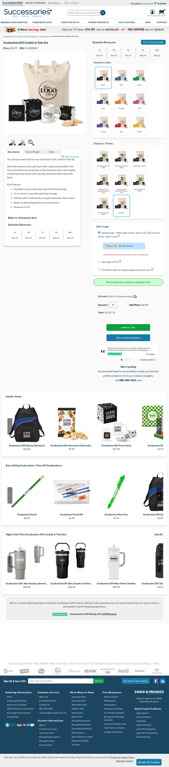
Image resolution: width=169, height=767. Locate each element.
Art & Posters (127, 22)
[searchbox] (86, 12)
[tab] (13, 152)
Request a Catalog (80, 740)
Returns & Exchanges (17, 704)
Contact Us (44, 704)
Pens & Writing (143, 737)
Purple (103, 132)
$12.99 (27, 447)
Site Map (76, 744)
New (148, 22)
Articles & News (111, 697)
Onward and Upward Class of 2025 (103, 190)
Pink (139, 108)
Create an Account (48, 729)
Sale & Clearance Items (82, 736)
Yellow (139, 132)
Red (121, 132)
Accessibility (13, 717)
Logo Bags (141, 721)
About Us (43, 697)
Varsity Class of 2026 (103, 213)
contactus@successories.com (53, 713)
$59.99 (116, 585)
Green (139, 85)
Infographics (110, 704)
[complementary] (84, 29)
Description (14, 151)
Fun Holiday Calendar (114, 713)
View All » (158, 534)
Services (162, 22)
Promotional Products (82, 728)
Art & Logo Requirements (19, 713)
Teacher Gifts (78, 708)
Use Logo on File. (110, 261)
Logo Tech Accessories (146, 733)
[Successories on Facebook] (155, 681)
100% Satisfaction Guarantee (20, 708)
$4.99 (71, 516)
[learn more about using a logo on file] (120, 262)
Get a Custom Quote (153, 42)
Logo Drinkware (143, 725)
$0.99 (26, 516)
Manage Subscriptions (49, 737)
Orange (121, 108)
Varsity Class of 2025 (139, 190)
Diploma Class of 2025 (103, 166)
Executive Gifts (79, 701)
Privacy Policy (45, 745)
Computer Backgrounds (115, 724)
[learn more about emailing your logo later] (152, 270)
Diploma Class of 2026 (121, 166)
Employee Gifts (70, 22)
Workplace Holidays (113, 708)
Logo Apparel (142, 713)
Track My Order (46, 733)
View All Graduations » (49, 465)
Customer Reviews (48, 701)
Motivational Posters (81, 724)
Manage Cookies (47, 741)
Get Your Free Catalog (135, 681)
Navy (103, 108)
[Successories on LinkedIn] (162, 681)
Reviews (109, 614)
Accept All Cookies (149, 762)
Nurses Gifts (77, 713)
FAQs (51, 151)
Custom (121, 213)
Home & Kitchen (144, 717)
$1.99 (116, 516)
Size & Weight (32, 151)
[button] (12, 3)
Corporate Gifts (42, 22)
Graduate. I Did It (139, 166)
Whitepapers (110, 701)
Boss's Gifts (77, 717)
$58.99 (27, 585)
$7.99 (72, 447)
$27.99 (116, 447)
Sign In (42, 725)
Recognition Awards (81, 720)
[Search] (102, 12)
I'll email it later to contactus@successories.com (126, 269)
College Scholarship (113, 732)
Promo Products (98, 22)
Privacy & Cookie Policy (122, 757)
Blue (121, 85)
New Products (78, 733)
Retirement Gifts (79, 704)
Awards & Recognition (14, 22)
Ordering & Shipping (16, 701)
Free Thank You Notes (114, 728)
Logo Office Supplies (146, 729)
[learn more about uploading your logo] (118, 236)
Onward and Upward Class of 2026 (121, 190)
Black (103, 85)
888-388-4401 (46, 708)
